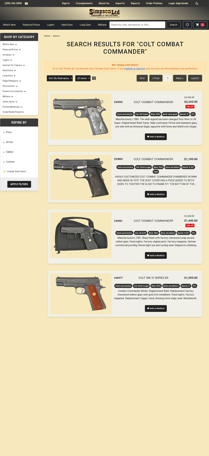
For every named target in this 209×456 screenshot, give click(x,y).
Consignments (84, 3)
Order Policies (154, 3)
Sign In (66, 3)
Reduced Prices (31, 24)
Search (173, 24)
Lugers (50, 24)
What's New (9, 24)
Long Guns (85, 24)
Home (47, 36)
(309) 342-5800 (13, 3)
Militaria (102, 24)
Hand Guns (67, 24)
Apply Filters (19, 184)
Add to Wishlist (157, 137)
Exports (135, 3)
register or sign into (134, 68)
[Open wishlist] (187, 24)
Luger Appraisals (178, 3)
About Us (104, 3)
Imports (120, 3)
